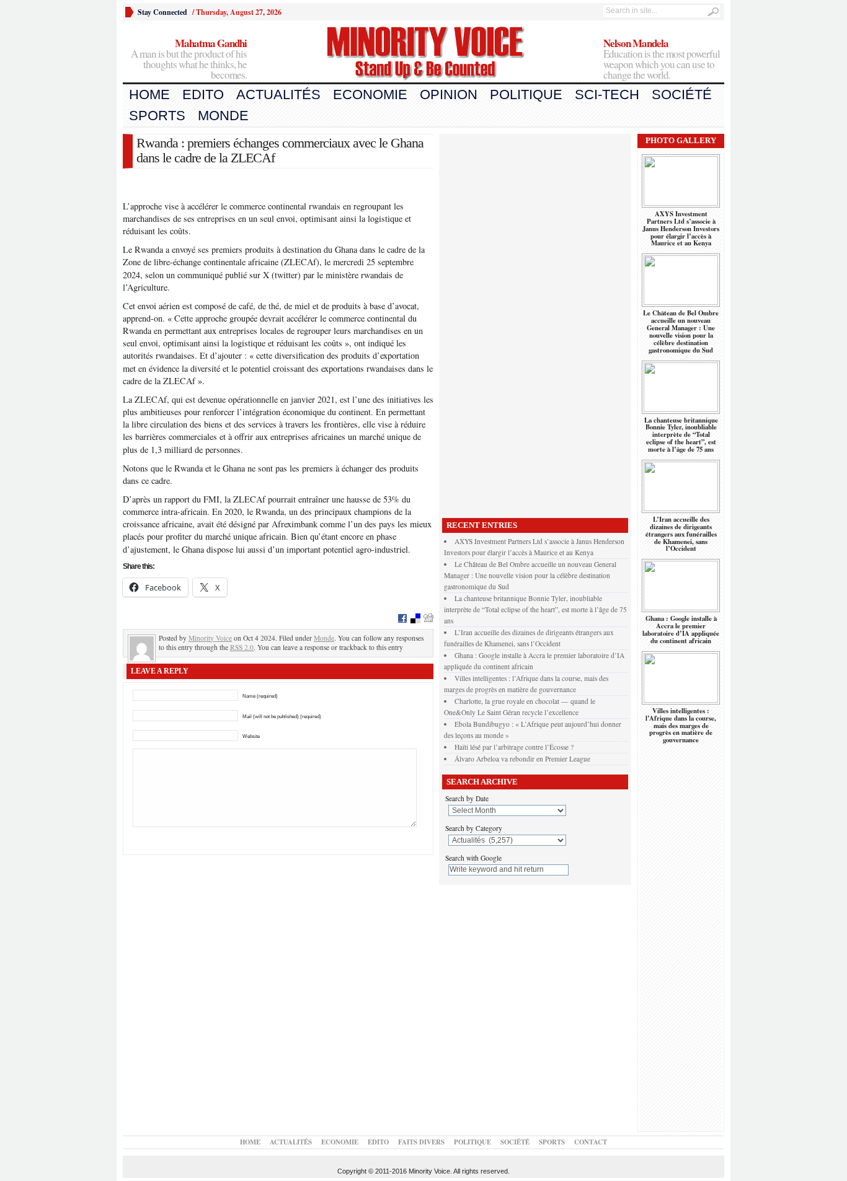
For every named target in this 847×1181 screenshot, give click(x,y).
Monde (223, 115)
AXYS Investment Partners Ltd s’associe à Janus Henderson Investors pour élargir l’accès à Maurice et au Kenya (680, 228)
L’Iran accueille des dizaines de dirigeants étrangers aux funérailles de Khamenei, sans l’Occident (681, 534)
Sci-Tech (607, 94)
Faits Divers (421, 1142)
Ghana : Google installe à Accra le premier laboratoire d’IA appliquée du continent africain (680, 629)
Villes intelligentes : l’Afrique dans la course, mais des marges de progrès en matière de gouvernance (680, 725)
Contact (590, 1142)
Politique (526, 94)
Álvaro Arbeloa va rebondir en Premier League (522, 758)
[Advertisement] (535, 323)
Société (682, 94)
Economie (370, 94)
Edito (203, 94)
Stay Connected (162, 12)
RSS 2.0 (242, 647)
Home (149, 94)
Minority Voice (210, 638)
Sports (157, 115)
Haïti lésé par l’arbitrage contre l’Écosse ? (514, 747)
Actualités (278, 94)
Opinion (448, 94)
